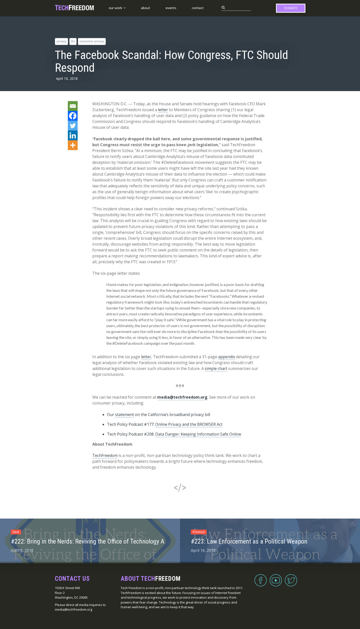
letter (163, 109)
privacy (61, 41)
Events (171, 8)
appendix (226, 356)
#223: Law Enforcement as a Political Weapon (249, 541)
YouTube (276, 577)
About (145, 8)
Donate (290, 8)
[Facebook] (73, 116)
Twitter (291, 577)
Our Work (115, 8)
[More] (73, 145)
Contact (198, 8)
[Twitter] (73, 126)
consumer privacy (92, 41)
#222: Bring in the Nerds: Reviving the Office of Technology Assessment (101, 541)
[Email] (73, 106)
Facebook (260, 577)
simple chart (216, 368)
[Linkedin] (73, 135)
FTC (73, 41)
